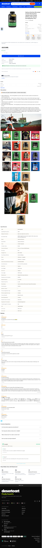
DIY (24, 6)
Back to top (21, 485)
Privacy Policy (37, 538)
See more (27, 32)
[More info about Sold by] (14, 59)
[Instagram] (35, 501)
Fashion (20, 6)
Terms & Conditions (36, 536)
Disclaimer (37, 540)
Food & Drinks (15, 6)
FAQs (38, 541)
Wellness (3, 6)
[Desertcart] (6, 3)
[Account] (37, 4)
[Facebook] (39, 501)
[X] (37, 501)
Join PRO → (3, 78)
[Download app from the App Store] (13, 541)
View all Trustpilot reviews (21, 463)
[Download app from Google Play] (5, 541)
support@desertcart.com (9, 527)
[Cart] (39, 4)
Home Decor (9, 6)
